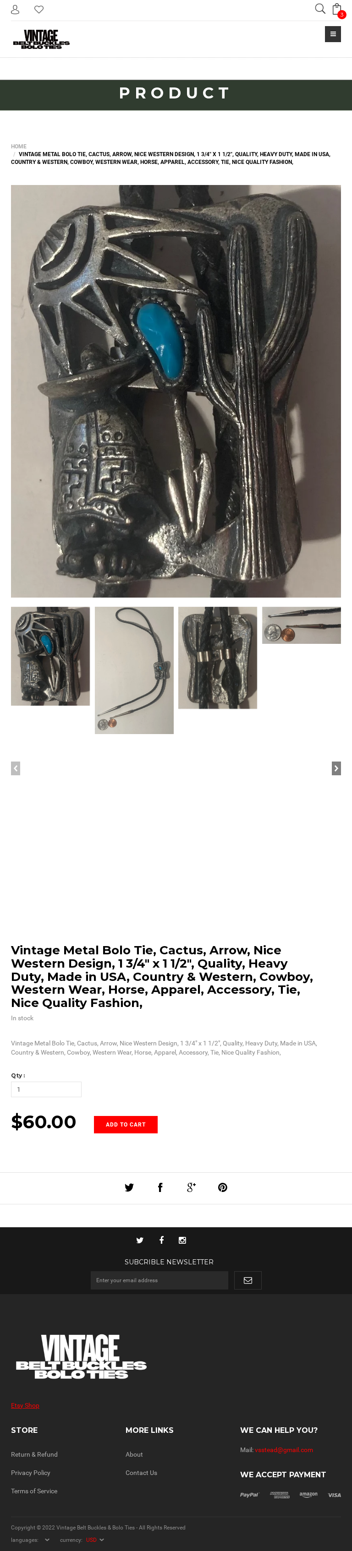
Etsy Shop (25, 1405)
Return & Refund (34, 1454)
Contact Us (141, 1472)
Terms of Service (34, 1491)
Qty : (18, 1075)
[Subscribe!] (248, 1280)
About (134, 1454)
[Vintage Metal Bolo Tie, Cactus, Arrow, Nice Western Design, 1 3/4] (176, 391)
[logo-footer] (90, 1356)
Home (19, 146)
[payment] (290, 1494)
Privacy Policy (30, 1472)
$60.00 (44, 1121)
